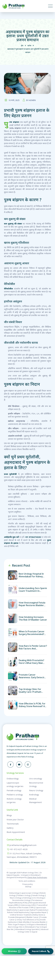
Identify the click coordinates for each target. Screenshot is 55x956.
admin (32, 100)
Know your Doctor (15, 819)
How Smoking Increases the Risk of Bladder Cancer (33, 618)
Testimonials (13, 823)
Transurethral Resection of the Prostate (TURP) (28, 906)
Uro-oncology (35, 778)
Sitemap (28, 887)
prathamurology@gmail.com (22, 845)
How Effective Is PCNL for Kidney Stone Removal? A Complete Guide (32, 705)
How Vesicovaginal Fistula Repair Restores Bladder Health (32, 604)
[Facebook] (10, 764)
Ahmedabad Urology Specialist (27, 929)
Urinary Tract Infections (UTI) (27, 920)
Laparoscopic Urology (29, 893)
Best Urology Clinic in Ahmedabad (21, 927)
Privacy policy (27, 884)
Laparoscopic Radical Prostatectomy (33, 910)
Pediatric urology (15, 794)
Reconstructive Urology (21, 900)
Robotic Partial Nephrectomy (18, 912)
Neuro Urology (36, 790)
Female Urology (38, 895)
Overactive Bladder (38, 922)
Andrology (34, 794)
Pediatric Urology (24, 895)
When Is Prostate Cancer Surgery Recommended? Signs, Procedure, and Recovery (31, 632)
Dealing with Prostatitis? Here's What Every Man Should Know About (31, 661)
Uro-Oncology (38, 898)
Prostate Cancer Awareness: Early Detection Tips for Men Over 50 (33, 676)
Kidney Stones (38, 915)
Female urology (14, 790)
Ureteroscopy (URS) (27, 905)
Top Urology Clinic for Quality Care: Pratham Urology (30, 690)
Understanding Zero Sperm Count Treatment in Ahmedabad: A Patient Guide (33, 589)
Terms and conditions (26, 881)
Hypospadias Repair (38, 912)
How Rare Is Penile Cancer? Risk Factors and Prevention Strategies (33, 647)
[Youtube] (19, 764)
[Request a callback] (40, 951)
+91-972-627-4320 (18, 849)
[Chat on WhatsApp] (14, 951)
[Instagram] (28, 764)
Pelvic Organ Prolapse (16, 924)
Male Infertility (24, 922)
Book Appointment (16, 832)
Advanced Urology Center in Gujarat (33, 930)
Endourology (13, 778)
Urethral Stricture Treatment (20, 915)
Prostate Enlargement (16, 917)
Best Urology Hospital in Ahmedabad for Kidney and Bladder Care (31, 575)
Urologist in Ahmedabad (36, 924)
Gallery (10, 827)
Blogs (9, 815)
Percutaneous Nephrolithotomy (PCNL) (26, 901)
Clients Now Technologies (37, 877)
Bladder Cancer (32, 917)
